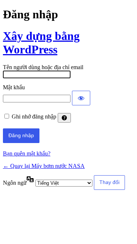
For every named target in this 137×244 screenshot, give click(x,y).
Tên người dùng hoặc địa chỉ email (43, 67)
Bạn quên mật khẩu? (26, 153)
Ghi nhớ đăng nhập (34, 116)
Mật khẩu (14, 87)
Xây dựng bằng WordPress (41, 42)
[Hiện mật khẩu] (81, 98)
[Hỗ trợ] (64, 118)
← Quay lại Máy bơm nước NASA (44, 166)
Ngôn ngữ (15, 183)
